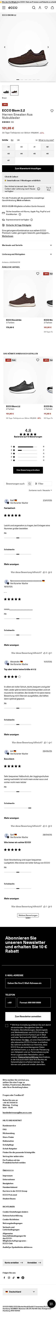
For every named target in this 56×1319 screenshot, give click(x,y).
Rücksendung (9, 1133)
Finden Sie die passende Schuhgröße (19, 1152)
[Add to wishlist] (52, 111)
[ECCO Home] (13, 7)
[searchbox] (15, 483)
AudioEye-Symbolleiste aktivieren (16, 1247)
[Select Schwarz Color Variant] (6, 90)
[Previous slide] (4, 47)
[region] (27, 447)
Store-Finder (8, 1137)
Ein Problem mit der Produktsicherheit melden (14, 1161)
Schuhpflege (8, 1145)
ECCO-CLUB (7, 206)
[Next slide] (48, 47)
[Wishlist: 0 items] (46, 7)
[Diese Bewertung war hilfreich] (44, 572)
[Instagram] (9, 1277)
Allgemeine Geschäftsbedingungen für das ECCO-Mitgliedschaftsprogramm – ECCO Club (15, 1238)
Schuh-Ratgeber (10, 1148)
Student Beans (9, 1199)
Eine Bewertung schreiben (28, 470)
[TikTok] (13, 1277)
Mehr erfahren (23, 200)
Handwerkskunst (10, 1187)
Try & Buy (48, 188)
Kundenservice (9, 1126)
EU (12, 140)
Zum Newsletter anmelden (28, 1016)
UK (18, 140)
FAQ (5, 1129)
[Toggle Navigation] (4, 7)
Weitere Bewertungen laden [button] (28, 915)
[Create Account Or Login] (40, 7)
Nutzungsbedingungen (12, 1223)
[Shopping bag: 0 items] (52, 7)
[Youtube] (18, 1277)
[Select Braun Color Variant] (14, 90)
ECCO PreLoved (10, 1195)
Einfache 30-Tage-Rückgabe (18, 225)
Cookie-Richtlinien (11, 1219)
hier (27, 1040)
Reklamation (8, 1141)
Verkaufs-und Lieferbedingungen (11, 1228)
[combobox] (40, 490)
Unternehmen (9, 1179)
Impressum (8, 1176)
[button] (28, 178)
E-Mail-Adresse (14, 975)
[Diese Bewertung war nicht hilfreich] (49, 572)
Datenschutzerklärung (28, 1057)
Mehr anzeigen (11, 564)
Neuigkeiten (8, 1183)
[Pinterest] (22, 1277)
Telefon (10, 995)
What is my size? (46, 140)
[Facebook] (4, 1277)
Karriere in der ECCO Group (15, 1191)
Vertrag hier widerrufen (13, 1156)
